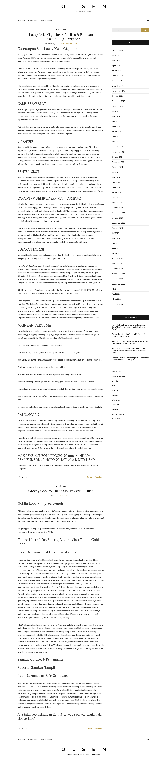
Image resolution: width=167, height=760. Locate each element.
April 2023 (116, 248)
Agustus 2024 (117, 167)
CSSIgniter (95, 754)
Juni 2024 (116, 177)
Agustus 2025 (117, 106)
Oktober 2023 (117, 218)
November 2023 (118, 213)
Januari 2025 (117, 142)
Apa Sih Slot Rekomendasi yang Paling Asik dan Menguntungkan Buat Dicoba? (130, 342)
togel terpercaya (118, 376)
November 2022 (118, 274)
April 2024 (116, 187)
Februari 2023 (117, 258)
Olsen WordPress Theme (77, 754)
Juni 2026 (116, 60)
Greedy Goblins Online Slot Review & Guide (60, 491)
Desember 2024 (118, 147)
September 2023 (118, 223)
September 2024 (118, 162)
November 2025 (118, 91)
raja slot (92, 423)
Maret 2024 (116, 192)
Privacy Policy (46, 20)
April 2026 (116, 66)
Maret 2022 (116, 299)
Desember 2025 (118, 86)
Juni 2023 (116, 238)
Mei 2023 (116, 243)
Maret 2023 (116, 253)
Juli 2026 (115, 55)
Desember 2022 (118, 269)
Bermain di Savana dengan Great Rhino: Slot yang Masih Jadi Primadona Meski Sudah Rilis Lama (129, 350)
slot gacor (116, 395)
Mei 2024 (116, 182)
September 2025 (118, 101)
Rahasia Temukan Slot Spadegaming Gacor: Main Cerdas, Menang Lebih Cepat (130, 359)
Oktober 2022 (117, 279)
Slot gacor (116, 419)
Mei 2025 (116, 121)
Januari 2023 (117, 264)
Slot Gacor (30, 686)
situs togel (116, 400)
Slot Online (61, 29)
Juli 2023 (115, 233)
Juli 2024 (115, 172)
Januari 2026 (117, 81)
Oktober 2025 (117, 96)
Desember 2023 (118, 208)
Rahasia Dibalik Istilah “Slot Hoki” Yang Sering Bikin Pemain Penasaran (129, 335)
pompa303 (116, 372)
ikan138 (115, 390)
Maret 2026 (116, 71)
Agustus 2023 (117, 228)
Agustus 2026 (117, 50)
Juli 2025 (115, 111)
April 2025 (116, 126)
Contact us (32, 20)
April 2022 (116, 294)
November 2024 (118, 152)
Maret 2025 (116, 132)
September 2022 (118, 284)
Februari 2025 (117, 137)
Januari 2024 (117, 203)
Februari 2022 (117, 304)
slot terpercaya (118, 414)
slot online (116, 409)
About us (21, 20)
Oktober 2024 (117, 157)
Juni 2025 (116, 116)
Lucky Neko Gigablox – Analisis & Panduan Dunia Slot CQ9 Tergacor (61, 36)
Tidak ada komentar (69, 44)
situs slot (115, 404)
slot (113, 386)
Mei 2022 (116, 289)
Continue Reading (94, 477)
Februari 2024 (117, 198)
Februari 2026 (117, 76)
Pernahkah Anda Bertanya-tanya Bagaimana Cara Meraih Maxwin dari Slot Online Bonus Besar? (129, 327)
